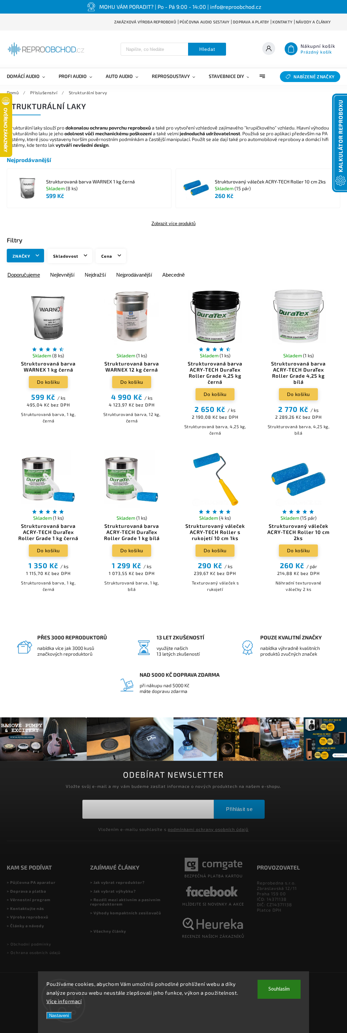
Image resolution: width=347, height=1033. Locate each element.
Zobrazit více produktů (173, 223)
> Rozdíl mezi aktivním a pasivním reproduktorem (125, 901)
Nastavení (59, 1015)
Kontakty (282, 22)
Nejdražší (95, 275)
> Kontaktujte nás (25, 908)
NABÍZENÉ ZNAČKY (314, 76)
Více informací (64, 1001)
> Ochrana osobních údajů (33, 952)
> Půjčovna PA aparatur (31, 882)
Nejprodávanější (134, 275)
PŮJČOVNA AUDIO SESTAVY (204, 22)
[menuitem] (29, 76)
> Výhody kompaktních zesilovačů (125, 913)
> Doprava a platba (26, 891)
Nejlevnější (62, 275)
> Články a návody (25, 925)
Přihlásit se (239, 809)
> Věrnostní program (28, 899)
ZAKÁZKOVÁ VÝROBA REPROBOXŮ (145, 22)
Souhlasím (279, 989)
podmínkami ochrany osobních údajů (208, 829)
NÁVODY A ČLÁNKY (313, 22)
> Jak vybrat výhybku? (113, 891)
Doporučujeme (23, 275)
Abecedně (173, 275)
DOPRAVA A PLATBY (251, 22)
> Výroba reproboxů (27, 917)
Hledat (207, 49)
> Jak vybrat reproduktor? (117, 882)
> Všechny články (108, 931)
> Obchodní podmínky (29, 944)
